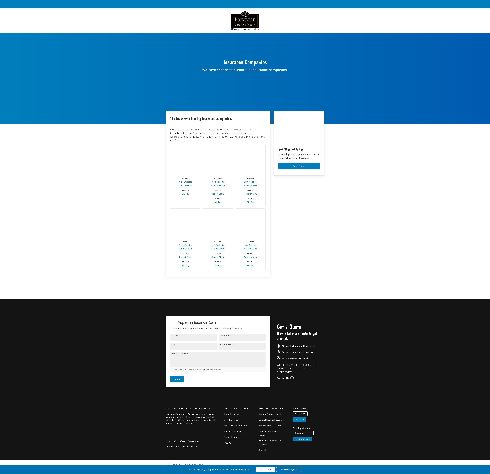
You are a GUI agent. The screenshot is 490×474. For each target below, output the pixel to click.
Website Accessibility (190, 441)
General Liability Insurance (271, 420)
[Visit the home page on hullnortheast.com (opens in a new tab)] (218, 223)
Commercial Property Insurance (269, 433)
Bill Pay (185, 193)
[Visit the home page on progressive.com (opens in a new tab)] (250, 223)
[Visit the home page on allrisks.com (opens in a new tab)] (185, 160)
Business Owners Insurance (271, 414)
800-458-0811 (250, 185)
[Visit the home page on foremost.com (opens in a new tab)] (185, 223)
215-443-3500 (218, 248)
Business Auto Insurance (270, 425)
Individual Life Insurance (235, 425)
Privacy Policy (172, 441)
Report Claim (218, 193)
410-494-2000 (218, 185)
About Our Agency (186, 122)
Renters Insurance (232, 431)
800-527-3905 (185, 248)
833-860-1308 (250, 248)
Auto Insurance (231, 420)
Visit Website (185, 181)
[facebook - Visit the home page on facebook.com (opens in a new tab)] (323, 464)
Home (173, 122)
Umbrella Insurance (233, 437)
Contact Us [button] (283, 378)
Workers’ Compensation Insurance (270, 442)
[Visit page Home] (245, 20)
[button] (299, 166)
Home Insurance (231, 414)
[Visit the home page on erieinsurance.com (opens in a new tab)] (250, 160)
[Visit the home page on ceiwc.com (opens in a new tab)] (218, 160)
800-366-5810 (185, 185)
